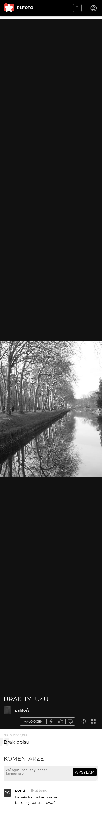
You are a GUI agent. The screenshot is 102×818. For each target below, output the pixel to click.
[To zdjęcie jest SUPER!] (51, 721)
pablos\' (22, 710)
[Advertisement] (51, 69)
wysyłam (84, 772)
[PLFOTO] (18, 8)
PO (7, 792)
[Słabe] (70, 721)
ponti (20, 790)
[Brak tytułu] (7, 710)
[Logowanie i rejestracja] (94, 8)
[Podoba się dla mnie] (61, 721)
